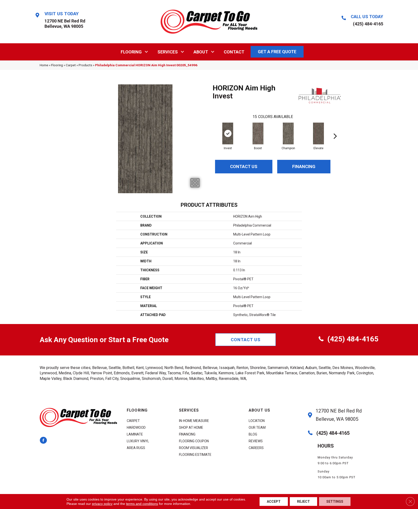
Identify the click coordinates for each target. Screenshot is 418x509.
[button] (146, 51)
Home (44, 65)
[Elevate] (318, 133)
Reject (303, 501)
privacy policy (102, 504)
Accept (274, 501)
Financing (303, 166)
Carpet (71, 65)
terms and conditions (142, 504)
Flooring (131, 51)
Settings (334, 501)
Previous (210, 128)
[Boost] (258, 133)
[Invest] (227, 133)
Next (335, 128)
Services (167, 51)
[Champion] (288, 133)
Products (85, 65)
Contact (234, 51)
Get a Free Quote (277, 51)
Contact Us (243, 166)
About (201, 51)
